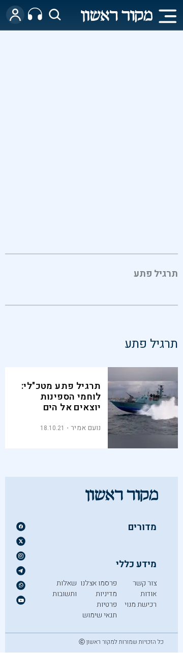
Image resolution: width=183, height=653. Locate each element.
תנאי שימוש (99, 615)
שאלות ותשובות (64, 588)
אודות (148, 594)
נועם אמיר (86, 427)
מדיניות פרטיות (106, 599)
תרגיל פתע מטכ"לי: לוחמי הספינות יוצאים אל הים (61, 396)
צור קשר (145, 583)
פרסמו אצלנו (98, 583)
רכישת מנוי (141, 604)
